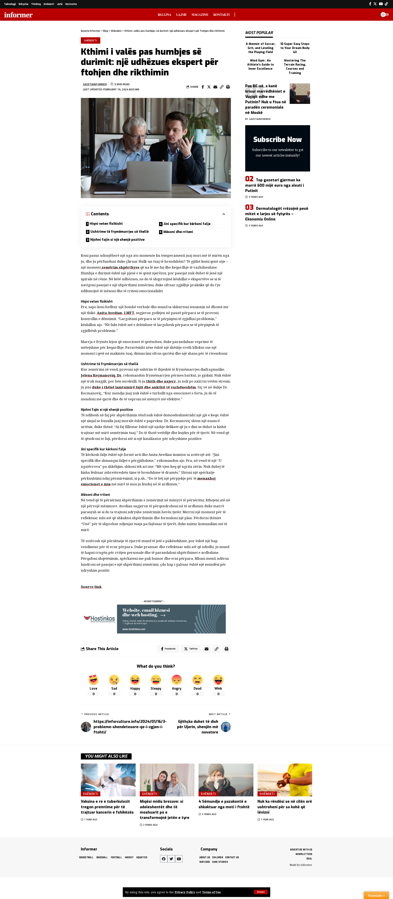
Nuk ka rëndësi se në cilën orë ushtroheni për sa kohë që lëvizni (284, 807)
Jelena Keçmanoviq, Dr (101, 375)
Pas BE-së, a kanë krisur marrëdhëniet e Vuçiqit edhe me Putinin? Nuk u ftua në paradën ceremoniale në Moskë (265, 99)
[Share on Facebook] (203, 87)
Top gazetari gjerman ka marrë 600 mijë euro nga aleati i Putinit (274, 185)
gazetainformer (95, 84)
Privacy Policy (185, 892)
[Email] (215, 87)
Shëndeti (90, 40)
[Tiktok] (386, 4)
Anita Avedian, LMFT (115, 312)
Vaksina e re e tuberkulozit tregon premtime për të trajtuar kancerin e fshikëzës (107, 807)
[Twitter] (375, 4)
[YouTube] (381, 4)
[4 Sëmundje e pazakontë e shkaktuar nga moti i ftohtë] (226, 780)
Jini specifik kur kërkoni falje (187, 224)
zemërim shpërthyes (120, 267)
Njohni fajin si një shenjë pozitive (117, 239)
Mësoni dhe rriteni (178, 232)
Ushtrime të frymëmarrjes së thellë (119, 231)
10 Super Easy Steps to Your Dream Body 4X (294, 48)
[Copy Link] (222, 87)
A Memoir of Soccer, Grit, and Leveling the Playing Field (260, 48)
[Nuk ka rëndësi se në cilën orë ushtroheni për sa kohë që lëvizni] (284, 780)
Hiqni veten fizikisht (106, 223)
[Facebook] (370, 4)
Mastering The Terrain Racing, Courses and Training (295, 67)
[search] (373, 14)
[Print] (228, 87)
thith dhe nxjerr (160, 381)
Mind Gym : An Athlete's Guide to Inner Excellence (260, 65)
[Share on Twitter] (209, 87)
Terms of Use (211, 892)
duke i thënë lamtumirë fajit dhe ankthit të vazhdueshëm (144, 387)
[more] (235, 14)
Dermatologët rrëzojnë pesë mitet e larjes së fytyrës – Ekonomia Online (276, 214)
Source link (91, 586)
